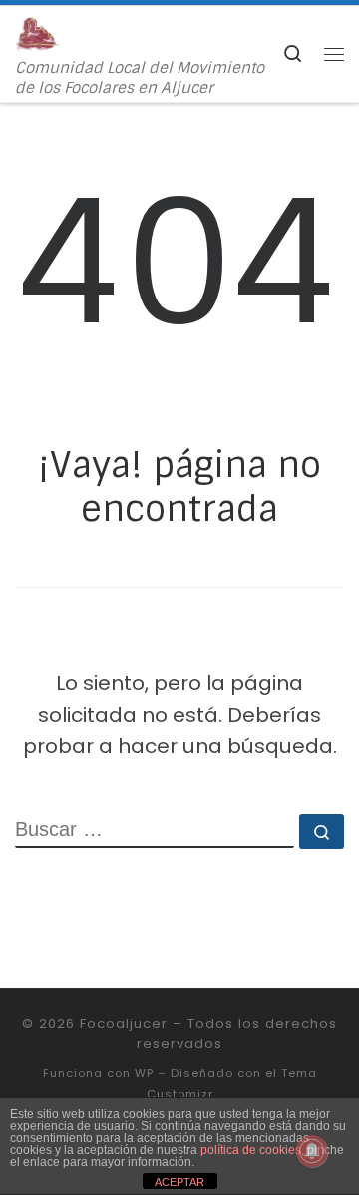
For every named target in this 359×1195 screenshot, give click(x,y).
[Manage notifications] (312, 1151)
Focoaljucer (124, 1023)
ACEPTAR (179, 1182)
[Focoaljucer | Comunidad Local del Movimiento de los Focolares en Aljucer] (37, 32)
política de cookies (250, 1150)
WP (144, 1073)
